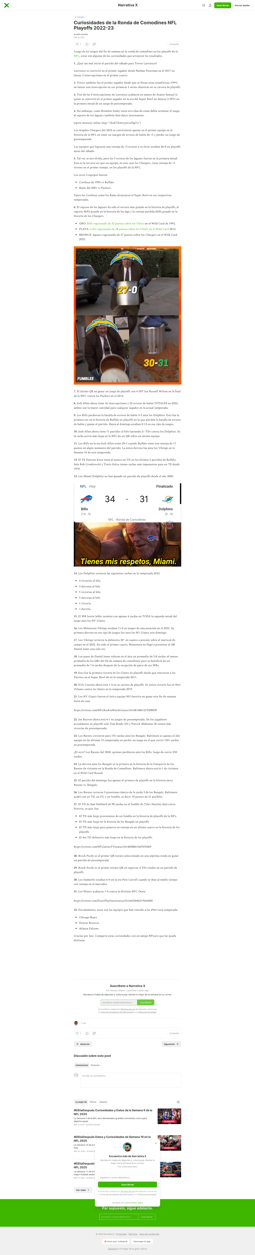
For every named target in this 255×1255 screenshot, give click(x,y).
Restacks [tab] (95, 1065)
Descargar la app (142, 1241)
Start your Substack (117, 1241)
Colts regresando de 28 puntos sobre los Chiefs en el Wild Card (129, 229)
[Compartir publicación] (210, 5)
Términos (133, 1234)
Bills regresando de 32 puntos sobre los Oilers (115, 223)
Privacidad (121, 1234)
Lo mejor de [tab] (81, 1102)
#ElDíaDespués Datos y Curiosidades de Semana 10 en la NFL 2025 (112, 1138)
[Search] (204, 5)
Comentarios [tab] (82, 1065)
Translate (80, 17)
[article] (127, 1119)
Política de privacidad (147, 1194)
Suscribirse (223, 5)
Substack (112, 1248)
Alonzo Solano (81, 34)
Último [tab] (93, 1102)
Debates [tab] (103, 1102)
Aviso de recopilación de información (117, 1194)
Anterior (85, 1044)
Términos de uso (127, 1191)
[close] (155, 1143)
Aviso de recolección (149, 1234)
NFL (77, 56)
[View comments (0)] (87, 44)
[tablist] (87, 1065)
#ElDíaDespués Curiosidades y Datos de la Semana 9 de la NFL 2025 (113, 1112)
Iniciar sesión (242, 5)
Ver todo (81, 1189)
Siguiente (169, 1044)
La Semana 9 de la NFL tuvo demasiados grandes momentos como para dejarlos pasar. (110, 1120)
